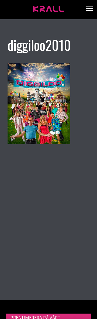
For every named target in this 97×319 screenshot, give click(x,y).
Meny (87, 9)
